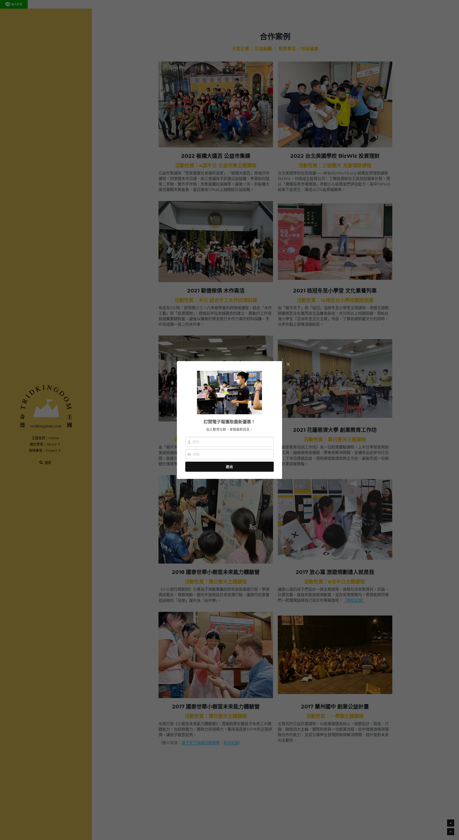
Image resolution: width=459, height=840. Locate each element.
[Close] (288, 364)
